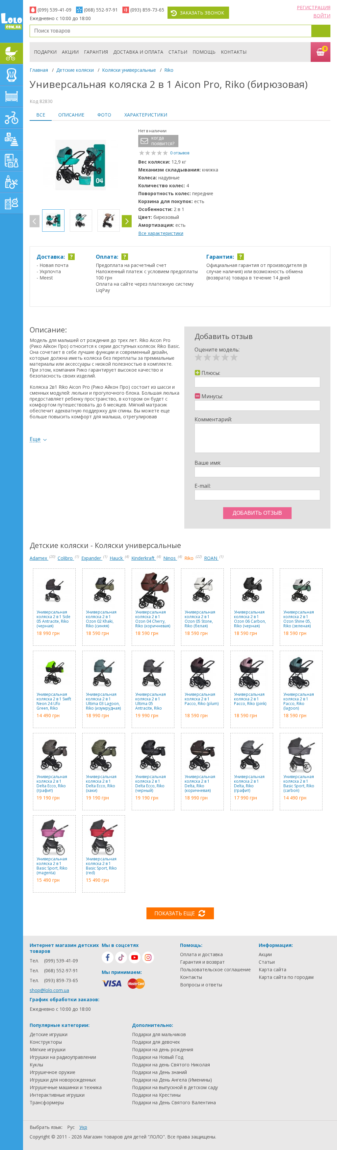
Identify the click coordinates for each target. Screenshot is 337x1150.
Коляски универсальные (129, 70)
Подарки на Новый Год (157, 1057)
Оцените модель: (217, 349)
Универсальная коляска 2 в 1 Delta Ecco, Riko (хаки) (101, 783)
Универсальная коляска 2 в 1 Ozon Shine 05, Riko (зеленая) (298, 619)
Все (40, 115)
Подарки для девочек (156, 1042)
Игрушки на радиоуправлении (63, 1057)
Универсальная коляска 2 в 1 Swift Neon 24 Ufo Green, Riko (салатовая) (54, 701)
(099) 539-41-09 (54, 10)
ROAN (211, 558)
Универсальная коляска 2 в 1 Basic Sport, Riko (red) (101, 866)
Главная (39, 70)
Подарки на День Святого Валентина (174, 1103)
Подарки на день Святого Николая (171, 1065)
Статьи (177, 52)
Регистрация (313, 7)
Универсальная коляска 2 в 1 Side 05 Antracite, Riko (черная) (53, 619)
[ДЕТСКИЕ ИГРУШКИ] (11, 139)
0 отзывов (179, 153)
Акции (70, 52)
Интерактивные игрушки (57, 1095)
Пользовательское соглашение (215, 970)
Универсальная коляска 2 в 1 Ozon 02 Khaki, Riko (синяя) (101, 619)
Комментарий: (213, 419)
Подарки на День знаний (159, 1072)
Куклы (36, 1065)
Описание (71, 115)
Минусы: (212, 396)
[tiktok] (121, 957)
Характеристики (145, 115)
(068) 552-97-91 (101, 10)
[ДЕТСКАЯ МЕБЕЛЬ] (11, 96)
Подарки (45, 52)
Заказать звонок (202, 13)
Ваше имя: (207, 462)
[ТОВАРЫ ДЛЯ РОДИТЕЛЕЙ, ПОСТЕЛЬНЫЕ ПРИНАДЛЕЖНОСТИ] (11, 203)
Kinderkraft (143, 558)
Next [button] (127, 221)
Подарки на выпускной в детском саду (175, 1087)
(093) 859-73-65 (147, 10)
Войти (321, 16)
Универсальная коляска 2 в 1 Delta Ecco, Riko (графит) (52, 783)
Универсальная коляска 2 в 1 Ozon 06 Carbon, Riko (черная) (250, 619)
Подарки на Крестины (156, 1095)
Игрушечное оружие (52, 1072)
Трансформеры (47, 1103)
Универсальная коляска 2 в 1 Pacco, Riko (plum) (202, 699)
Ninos (170, 558)
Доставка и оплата (138, 52)
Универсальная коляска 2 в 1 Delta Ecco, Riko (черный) (150, 783)
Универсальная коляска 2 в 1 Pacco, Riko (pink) (250, 699)
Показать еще (174, 913)
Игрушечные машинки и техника (66, 1087)
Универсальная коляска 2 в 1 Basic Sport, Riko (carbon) (298, 783)
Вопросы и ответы (201, 985)
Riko (168, 70)
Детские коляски (75, 70)
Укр (83, 1127)
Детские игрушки (48, 1034)
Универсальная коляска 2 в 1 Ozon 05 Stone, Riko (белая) (200, 619)
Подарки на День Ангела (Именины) (172, 1080)
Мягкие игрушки (47, 1050)
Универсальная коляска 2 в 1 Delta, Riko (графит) (249, 783)
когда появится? (162, 140)
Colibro (66, 558)
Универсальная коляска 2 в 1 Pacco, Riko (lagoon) (298, 701)
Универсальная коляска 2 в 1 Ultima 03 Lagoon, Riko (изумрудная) (103, 701)
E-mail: (202, 485)
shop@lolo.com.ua (49, 990)
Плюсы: (210, 373)
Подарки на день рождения (162, 1050)
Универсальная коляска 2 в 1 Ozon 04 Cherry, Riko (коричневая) (152, 619)
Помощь (204, 52)
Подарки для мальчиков (159, 1034)
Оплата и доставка (201, 954)
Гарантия (96, 52)
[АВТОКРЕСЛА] (11, 75)
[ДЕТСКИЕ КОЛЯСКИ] (11, 53)
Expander (91, 558)
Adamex (39, 558)
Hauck (117, 558)
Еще (35, 439)
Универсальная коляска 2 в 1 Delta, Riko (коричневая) (200, 783)
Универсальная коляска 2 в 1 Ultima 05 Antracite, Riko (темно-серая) (150, 701)
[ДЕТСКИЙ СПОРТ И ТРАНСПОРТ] (11, 117)
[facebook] (108, 957)
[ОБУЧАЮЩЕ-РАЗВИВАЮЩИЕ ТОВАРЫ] (11, 160)
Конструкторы (46, 1042)
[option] (80, 165)
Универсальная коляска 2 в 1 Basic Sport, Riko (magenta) (52, 866)
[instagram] (148, 957)
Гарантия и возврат (202, 962)
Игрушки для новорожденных (63, 1080)
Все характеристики (160, 233)
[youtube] (135, 957)
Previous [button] (34, 221)
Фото (104, 115)
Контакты (233, 52)
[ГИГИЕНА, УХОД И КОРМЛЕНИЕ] (11, 182)
